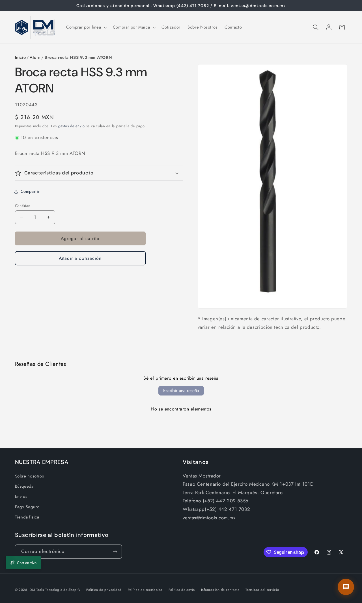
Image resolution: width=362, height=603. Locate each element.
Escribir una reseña (181, 390)
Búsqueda (24, 486)
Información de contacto (220, 589)
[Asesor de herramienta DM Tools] (346, 587)
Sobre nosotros (29, 476)
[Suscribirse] (114, 551)
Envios (21, 496)
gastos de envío (71, 126)
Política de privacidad (104, 589)
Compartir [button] (30, 191)
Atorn (35, 57)
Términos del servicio (262, 589)
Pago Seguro (27, 507)
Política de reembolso (145, 589)
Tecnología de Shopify (62, 589)
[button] (86, 27)
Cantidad (23, 205)
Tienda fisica (27, 517)
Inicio (20, 57)
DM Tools (37, 589)
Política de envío (182, 589)
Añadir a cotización (80, 258)
